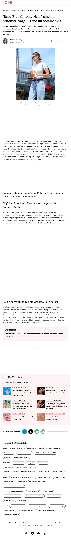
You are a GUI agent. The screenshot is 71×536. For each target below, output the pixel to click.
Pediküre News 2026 (19, 400)
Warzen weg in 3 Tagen (57, 506)
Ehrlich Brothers (48, 491)
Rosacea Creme (8, 453)
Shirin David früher (33, 491)
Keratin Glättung (58, 471)
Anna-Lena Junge (16, 40)
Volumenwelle (43, 463)
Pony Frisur (31, 463)
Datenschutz (27, 523)
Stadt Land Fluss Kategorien (46, 510)
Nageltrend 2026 (52, 387)
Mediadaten (58, 523)
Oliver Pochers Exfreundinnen (34, 496)
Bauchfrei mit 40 (59, 477)
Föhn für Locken (44, 471)
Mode (5, 477)
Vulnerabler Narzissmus (11, 514)
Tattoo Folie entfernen (54, 448)
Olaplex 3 (7, 457)
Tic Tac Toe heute (9, 500)
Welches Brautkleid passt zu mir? (14, 486)
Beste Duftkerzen (9, 510)
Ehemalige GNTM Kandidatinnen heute (22, 477)
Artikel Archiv (37, 525)
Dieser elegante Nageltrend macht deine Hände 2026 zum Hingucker (56, 406)
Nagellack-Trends (21, 382)
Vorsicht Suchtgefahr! (54, 400)
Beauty (6, 448)
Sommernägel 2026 (19, 387)
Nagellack (8, 382)
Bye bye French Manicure (55, 414)
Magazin (17, 523)
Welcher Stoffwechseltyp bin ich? (45, 453)
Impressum (47, 523)
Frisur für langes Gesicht (11, 467)
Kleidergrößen (8, 481)
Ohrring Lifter (21, 481)
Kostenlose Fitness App (26, 510)
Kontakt (38, 523)
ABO (9, 523)
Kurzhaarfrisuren (18, 463)
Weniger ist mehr (18, 414)
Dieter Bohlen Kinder (53, 496)
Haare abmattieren (17, 448)
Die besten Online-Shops (37, 481)
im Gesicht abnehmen (24, 453)
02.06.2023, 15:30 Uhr (17, 42)
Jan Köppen (22, 500)
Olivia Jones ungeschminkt (12, 496)
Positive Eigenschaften (18, 506)
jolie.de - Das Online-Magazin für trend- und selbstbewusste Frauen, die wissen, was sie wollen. (7, 3)
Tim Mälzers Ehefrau (17, 491)
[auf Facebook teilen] (24, 432)
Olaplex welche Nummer (21, 457)
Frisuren (6, 463)
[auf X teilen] (30, 432)
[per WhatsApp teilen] (37, 432)
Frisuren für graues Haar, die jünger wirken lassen (19, 471)
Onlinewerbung (24, 525)
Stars (5, 491)
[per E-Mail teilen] (43, 432)
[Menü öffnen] (66, 2)
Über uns (48, 525)
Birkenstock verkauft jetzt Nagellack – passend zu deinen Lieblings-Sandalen (22, 406)
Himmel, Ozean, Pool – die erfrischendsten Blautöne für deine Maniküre (22, 392)
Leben (5, 506)
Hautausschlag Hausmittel (35, 448)
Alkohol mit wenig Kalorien (37, 506)
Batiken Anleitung (44, 477)
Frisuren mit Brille (28, 467)
